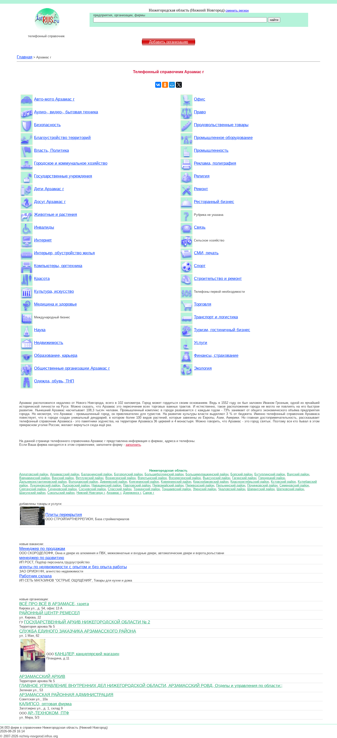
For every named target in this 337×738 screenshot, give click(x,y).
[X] (179, 84)
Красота (42, 278)
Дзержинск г (132, 493)
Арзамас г (114, 493)
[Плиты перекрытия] (32, 524)
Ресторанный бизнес (214, 201)
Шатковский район (290, 489)
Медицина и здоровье (55, 304)
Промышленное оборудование (223, 137)
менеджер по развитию (41, 557)
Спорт (200, 265)
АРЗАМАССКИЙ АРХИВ (42, 676)
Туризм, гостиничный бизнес (222, 329)
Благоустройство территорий (62, 137)
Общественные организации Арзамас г (72, 368)
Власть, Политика (51, 150)
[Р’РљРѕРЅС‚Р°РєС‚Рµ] (158, 84)
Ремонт (201, 188)
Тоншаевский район (176, 489)
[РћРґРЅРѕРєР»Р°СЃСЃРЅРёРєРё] (165, 84)
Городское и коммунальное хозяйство (70, 163)
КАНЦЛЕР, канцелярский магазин (87, 653)
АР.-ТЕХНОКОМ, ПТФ (48, 712)
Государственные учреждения (63, 175)
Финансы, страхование (216, 355)
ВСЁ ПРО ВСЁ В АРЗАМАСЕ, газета (54, 603)
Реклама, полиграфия (215, 163)
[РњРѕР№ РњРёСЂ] (172, 84)
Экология (203, 368)
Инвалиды (44, 227)
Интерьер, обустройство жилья (64, 252)
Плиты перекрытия (63, 514)
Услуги (200, 342)
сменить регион (237, 10)
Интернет (43, 240)
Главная (24, 56)
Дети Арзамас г (49, 188)
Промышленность (211, 150)
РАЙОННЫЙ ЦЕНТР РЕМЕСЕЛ (49, 612)
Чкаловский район (231, 489)
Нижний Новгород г (90, 493)
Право (200, 111)
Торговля (202, 304)
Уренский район (204, 489)
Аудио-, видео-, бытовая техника (66, 111)
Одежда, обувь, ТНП (54, 380)
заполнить (133, 444)
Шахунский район (32, 493)
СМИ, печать (206, 252)
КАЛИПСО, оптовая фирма (45, 703)
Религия (201, 175)
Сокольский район (61, 493)
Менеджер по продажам (42, 548)
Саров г (148, 493)
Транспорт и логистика (216, 316)
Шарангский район (261, 489)
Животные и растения (55, 214)
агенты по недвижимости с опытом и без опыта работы (73, 566)
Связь (200, 227)
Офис (199, 99)
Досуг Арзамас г (50, 201)
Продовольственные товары (221, 124)
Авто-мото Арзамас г (54, 99)
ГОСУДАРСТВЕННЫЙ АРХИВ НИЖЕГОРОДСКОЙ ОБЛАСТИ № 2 (87, 621)
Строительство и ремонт (218, 278)
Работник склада (35, 575)
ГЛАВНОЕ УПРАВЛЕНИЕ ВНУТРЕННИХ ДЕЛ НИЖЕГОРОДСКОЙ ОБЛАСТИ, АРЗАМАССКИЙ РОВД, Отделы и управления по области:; (150, 685)
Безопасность (47, 124)
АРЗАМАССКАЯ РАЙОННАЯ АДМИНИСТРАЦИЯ (66, 694)
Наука (39, 329)
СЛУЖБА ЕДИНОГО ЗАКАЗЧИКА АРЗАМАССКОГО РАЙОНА (77, 631)
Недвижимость (48, 342)
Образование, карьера (55, 355)
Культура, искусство (54, 291)
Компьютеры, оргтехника (58, 265)
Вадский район (298, 474)
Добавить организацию (168, 42)
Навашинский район (106, 485)
